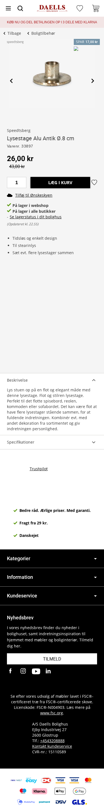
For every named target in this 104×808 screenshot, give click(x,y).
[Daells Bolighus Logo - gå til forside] (52, 8)
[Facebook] (11, 671)
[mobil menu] (8, 8)
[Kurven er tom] (95, 8)
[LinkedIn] (48, 671)
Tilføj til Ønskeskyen (33, 195)
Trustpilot (39, 468)
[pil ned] (95, 559)
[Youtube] (36, 671)
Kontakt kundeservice (52, 746)
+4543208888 (52, 740)
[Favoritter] (80, 8)
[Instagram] (23, 671)
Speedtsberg (19, 130)
